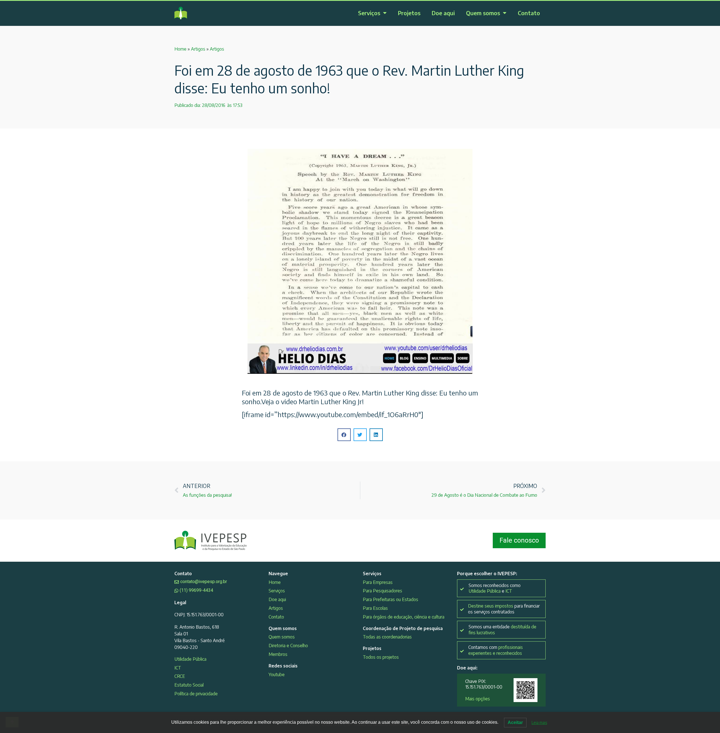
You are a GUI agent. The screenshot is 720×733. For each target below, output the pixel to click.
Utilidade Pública (190, 659)
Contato (529, 12)
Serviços (369, 12)
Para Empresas (378, 582)
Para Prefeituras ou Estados (390, 599)
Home (180, 49)
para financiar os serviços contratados (504, 609)
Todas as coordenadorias (387, 637)
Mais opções (477, 698)
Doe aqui (443, 12)
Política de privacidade (196, 693)
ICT (177, 668)
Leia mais (539, 722)
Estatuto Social (189, 685)
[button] (344, 434)
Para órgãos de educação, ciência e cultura (403, 617)
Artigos (198, 49)
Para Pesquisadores (382, 590)
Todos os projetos (381, 657)
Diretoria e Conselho (288, 645)
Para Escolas (375, 608)
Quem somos (483, 12)
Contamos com (495, 650)
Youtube (277, 674)
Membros (278, 654)
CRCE (179, 676)
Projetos (409, 12)
